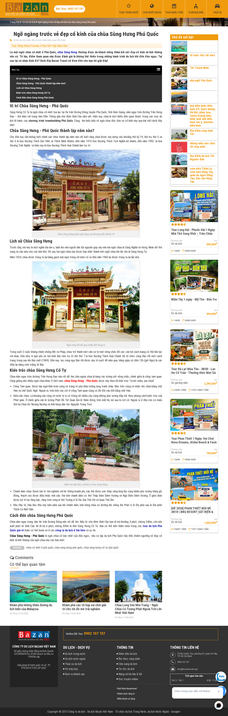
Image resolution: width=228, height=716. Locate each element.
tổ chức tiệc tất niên (202, 55)
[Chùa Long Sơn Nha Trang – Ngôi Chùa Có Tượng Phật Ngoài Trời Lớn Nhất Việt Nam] (138, 586)
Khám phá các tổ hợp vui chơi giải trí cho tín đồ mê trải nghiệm (84, 607)
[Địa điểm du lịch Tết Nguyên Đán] (179, 159)
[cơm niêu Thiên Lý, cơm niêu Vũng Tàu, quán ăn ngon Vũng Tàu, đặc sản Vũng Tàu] (179, 175)
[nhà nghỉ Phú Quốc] (179, 84)
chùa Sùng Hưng (67, 52)
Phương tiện (176, 240)
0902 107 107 (183, 662)
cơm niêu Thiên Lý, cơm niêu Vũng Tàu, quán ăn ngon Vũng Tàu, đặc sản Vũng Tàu (202, 175)
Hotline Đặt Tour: (74, 633)
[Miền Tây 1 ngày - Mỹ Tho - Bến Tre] (194, 276)
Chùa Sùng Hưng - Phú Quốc (27, 536)
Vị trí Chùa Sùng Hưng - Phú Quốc (33, 78)
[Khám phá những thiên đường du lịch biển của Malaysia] (33, 586)
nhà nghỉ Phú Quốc (201, 80)
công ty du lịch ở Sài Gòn (70, 530)
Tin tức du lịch (19, 40)
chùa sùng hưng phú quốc (69, 547)
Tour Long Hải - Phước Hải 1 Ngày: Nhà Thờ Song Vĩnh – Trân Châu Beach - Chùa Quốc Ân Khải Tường (193, 233)
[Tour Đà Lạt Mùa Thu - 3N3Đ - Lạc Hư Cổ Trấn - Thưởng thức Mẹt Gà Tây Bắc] (194, 345)
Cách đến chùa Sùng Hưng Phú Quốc (35, 97)
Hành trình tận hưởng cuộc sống (20, 14)
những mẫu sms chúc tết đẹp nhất (202, 145)
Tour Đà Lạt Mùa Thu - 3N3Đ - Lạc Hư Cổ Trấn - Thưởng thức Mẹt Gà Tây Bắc (193, 372)
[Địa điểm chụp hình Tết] (179, 134)
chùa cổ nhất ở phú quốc (39, 547)
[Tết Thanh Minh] (179, 71)
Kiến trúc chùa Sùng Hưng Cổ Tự (33, 92)
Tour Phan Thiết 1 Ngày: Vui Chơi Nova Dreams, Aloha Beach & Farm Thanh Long (194, 442)
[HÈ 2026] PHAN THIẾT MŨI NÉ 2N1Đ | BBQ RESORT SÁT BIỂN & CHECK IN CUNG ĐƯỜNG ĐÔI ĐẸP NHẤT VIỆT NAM (193, 513)
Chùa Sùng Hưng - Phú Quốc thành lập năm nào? (41, 83)
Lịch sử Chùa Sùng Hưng (29, 87)
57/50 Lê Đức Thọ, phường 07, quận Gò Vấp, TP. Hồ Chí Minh (197, 654)
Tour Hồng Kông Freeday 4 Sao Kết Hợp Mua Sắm (40, 46)
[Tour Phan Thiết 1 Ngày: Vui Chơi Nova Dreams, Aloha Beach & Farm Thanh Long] (194, 415)
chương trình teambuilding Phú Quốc (50, 120)
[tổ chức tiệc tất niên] (179, 59)
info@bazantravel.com (187, 669)
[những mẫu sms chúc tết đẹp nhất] (179, 147)
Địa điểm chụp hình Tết (201, 132)
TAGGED (17, 547)
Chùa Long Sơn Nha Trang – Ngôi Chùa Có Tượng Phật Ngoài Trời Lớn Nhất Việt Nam (138, 609)
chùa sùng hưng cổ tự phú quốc (101, 547)
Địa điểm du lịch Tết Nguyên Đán (202, 157)
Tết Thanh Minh (199, 68)
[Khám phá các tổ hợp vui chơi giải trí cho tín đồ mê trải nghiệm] (86, 586)
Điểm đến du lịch (34, 40)
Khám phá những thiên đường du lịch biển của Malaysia (31, 607)
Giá (215, 240)
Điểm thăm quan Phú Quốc (54, 40)
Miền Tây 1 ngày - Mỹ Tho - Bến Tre (194, 299)
